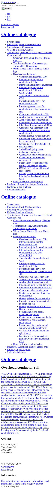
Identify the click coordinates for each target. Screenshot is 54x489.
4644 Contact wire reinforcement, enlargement (22, 420)
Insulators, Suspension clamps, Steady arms (27, 184)
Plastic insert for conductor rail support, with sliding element (33, 164)
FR (8, 16)
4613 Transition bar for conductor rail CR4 (23, 383)
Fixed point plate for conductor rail (35, 122)
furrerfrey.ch (7, 469)
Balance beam (26, 146)
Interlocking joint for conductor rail (35, 84)
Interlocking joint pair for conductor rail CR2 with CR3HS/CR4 (31, 90)
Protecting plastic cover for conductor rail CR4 (32, 102)
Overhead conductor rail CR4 (33, 76)
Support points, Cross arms (20, 47)
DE (8, 14)
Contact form (7, 466)
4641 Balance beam (27, 414)
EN (8, 19)
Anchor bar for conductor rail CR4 (35, 117)
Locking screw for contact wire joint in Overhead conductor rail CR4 (34, 176)
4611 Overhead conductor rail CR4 (18, 374)
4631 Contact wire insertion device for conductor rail (24, 404)
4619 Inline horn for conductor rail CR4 (24, 400)
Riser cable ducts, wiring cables (28, 181)
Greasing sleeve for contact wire (34, 136)
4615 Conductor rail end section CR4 (24, 392)
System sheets (13, 41)
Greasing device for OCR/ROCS (35, 144)
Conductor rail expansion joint (33, 128)
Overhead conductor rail (24, 74)
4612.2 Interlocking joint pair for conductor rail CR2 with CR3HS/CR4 (26, 380)
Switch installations (16, 189)
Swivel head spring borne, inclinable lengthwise (31, 150)
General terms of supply (24, 483)
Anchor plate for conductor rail (33, 119)
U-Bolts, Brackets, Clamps (20, 50)
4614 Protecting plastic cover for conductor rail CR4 (26, 385)
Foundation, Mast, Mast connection (24, 44)
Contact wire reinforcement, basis (35, 154)
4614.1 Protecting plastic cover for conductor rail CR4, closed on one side (26, 390)
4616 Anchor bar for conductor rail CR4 (23, 394)
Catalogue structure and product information (22, 481)
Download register (10, 24)
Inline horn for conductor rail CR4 (35, 125)
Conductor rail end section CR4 (34, 114)
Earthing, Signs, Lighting (19, 187)
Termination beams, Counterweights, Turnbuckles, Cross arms (30, 64)
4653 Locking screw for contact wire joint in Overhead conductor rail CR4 (25, 430)
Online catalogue (18, 34)
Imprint (39, 483)
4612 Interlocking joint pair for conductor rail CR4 (26, 375)
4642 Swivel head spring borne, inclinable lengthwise (25, 415)
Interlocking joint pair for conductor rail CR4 (31, 80)
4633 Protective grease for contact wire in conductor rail (24, 410)
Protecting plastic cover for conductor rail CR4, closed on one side (35, 109)
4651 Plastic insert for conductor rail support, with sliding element (24, 423)
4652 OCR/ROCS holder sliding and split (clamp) (24, 426)
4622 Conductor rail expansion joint (24, 402)
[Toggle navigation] (18, 3)
